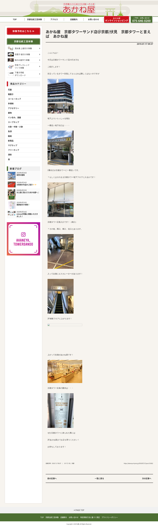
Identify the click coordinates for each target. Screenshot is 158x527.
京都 (73, 463)
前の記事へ (52, 478)
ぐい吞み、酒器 (14, 117)
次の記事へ (146, 478)
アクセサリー (13, 108)
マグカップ (12, 145)
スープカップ (13, 122)
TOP (15, 19)
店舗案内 (73, 19)
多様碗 (11, 103)
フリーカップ (13, 150)
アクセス (54, 19)
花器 (10, 90)
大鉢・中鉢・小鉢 (15, 127)
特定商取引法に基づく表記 (90, 517)
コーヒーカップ (14, 99)
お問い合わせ (93, 19)
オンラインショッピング (116, 19)
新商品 (11, 141)
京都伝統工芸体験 (34, 19)
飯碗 (10, 136)
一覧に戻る (99, 478)
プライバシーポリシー (110, 517)
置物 (10, 113)
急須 (10, 131)
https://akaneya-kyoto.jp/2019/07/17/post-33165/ (138, 463)
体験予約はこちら (22, 31)
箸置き (11, 94)
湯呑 (10, 155)
